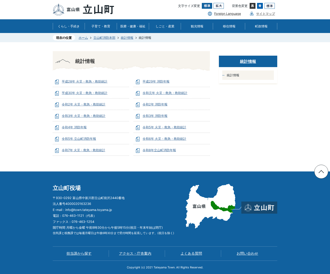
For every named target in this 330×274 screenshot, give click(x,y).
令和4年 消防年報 (74, 127)
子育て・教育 (100, 26)
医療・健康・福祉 (132, 26)
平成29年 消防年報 (156, 81)
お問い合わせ (247, 253)
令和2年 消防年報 (155, 104)
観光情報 (197, 26)
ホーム (83, 37)
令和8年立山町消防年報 (159, 150)
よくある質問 (191, 253)
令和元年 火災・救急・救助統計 (165, 93)
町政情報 (261, 26)
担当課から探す (79, 253)
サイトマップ (265, 13)
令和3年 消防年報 (155, 116)
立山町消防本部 (104, 37)
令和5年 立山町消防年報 (79, 138)
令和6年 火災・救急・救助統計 (164, 138)
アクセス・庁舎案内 (135, 253)
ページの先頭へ (321, 172)
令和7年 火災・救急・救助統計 (83, 150)
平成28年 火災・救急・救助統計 (85, 81)
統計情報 (127, 37)
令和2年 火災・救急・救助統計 (84, 104)
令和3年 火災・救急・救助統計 (84, 116)
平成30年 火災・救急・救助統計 (85, 93)
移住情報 (229, 26)
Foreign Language (227, 13)
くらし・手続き (69, 26)
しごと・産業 (165, 26)
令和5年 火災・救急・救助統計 (164, 127)
